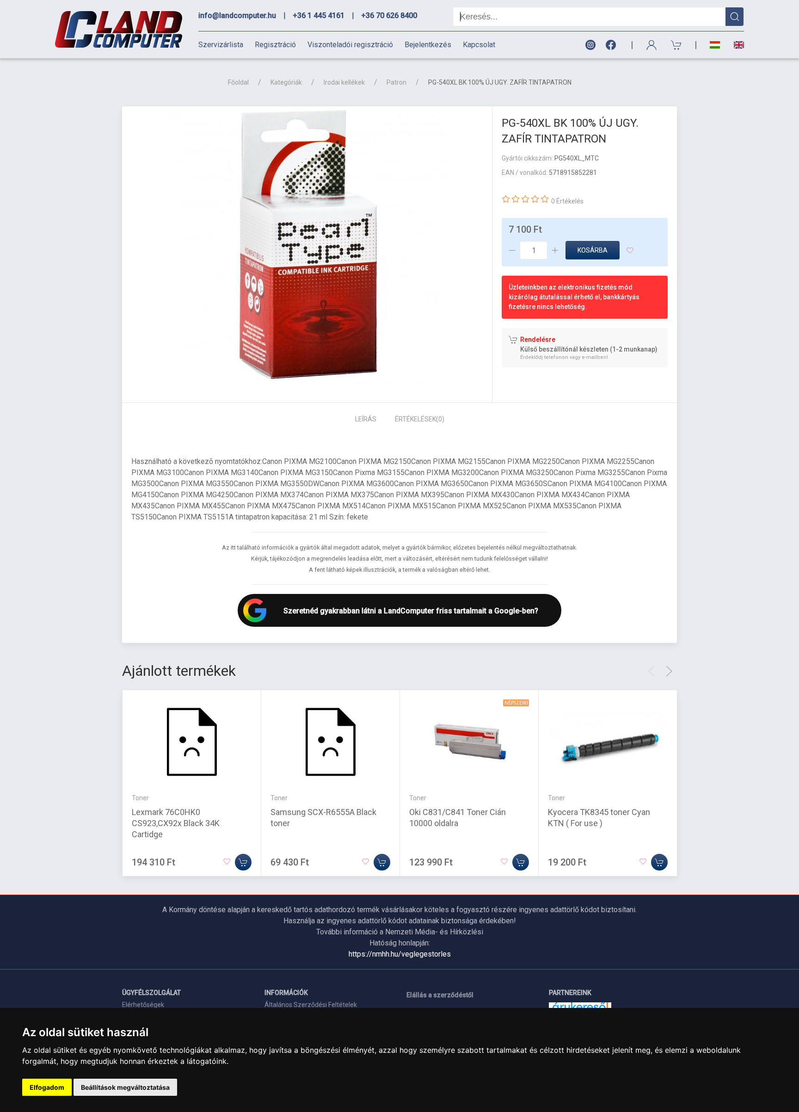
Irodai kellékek (344, 82)
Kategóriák (286, 82)
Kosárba (593, 250)
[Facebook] (612, 45)
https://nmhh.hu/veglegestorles (400, 954)
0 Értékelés (567, 201)
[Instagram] (590, 45)
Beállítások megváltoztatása (125, 1087)
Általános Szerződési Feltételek (310, 1004)
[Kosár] (676, 45)
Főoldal (238, 82)
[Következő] (669, 671)
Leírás (365, 419)
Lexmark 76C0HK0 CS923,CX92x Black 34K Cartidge (176, 823)
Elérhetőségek (143, 1004)
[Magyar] (715, 45)
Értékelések (419, 419)
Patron (396, 82)
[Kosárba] (243, 861)
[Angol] (735, 44)
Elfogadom (47, 1087)
